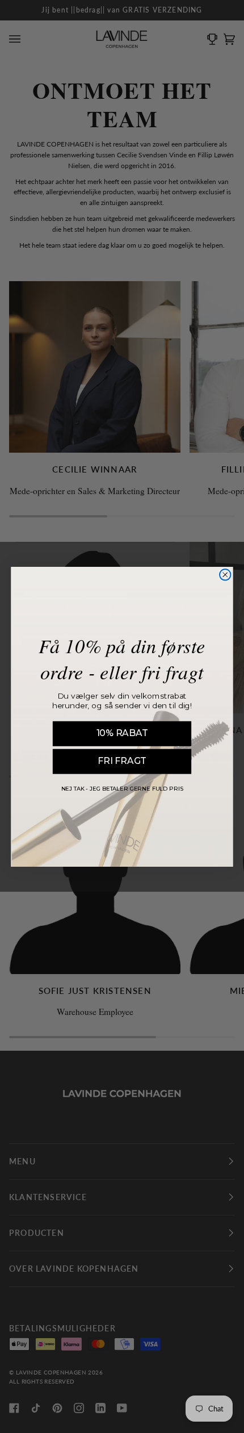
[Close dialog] (225, 574)
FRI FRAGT (122, 760)
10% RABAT (122, 733)
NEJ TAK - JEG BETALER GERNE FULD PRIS (122, 788)
